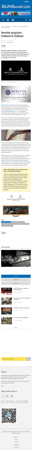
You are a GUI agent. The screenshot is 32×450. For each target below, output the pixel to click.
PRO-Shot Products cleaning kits (22, 308)
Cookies (16, 447)
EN (27, 2)
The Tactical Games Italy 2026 (21, 317)
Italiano (3, 46)
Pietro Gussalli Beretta (7, 225)
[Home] (16, 6)
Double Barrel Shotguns (7, 223)
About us (16, 437)
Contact (16, 439)
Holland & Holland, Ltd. (11, 111)
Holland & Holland (6, 221)
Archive (16, 283)
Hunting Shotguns (24, 223)
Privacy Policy (16, 444)
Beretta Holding (5, 105)
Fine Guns (16, 223)
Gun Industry (10, 42)
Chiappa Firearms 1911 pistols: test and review (22, 299)
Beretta (13, 221)
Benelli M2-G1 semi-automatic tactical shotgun (21, 289)
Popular (16, 279)
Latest (19, 276)
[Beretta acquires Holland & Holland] (16, 71)
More (15, 327)
